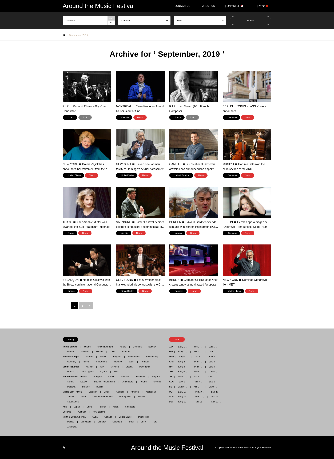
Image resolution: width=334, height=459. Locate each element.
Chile (143, 422)
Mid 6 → (198, 371)
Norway (152, 347)
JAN (171, 347)
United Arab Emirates (102, 396)
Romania (140, 376)
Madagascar (125, 396)
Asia (66, 407)
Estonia (99, 351)
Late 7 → (212, 376)
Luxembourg (152, 356)
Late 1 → (213, 347)
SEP (171, 387)
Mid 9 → (198, 387)
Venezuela (86, 422)
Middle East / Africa (73, 392)
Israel (83, 396)
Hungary (97, 376)
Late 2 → (212, 351)
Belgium (117, 356)
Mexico (70, 422)
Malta (116, 371)
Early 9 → (182, 387)
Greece (70, 371)
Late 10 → (216, 392)
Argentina (71, 427)
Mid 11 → (199, 396)
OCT (171, 392)
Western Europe (72, 356)
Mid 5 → (198, 367)
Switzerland (101, 362)
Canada (108, 417)
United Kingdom (105, 347)
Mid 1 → (198, 347)
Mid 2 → (198, 351)
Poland (143, 382)
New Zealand (99, 412)
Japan (77, 407)
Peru (154, 422)
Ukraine (157, 382)
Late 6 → (213, 371)
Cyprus (103, 371)
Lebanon (92, 392)
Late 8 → (213, 382)
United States (125, 417)
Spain (131, 362)
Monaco (118, 362)
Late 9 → (212, 387)
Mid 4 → (198, 362)
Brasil (131, 422)
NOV (171, 396)
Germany (71, 362)
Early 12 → (183, 402)
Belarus (86, 387)
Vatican (89, 367)
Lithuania (126, 351)
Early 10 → (183, 392)
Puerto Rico (144, 417)
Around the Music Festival (167, 447)
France (103, 356)
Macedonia (144, 367)
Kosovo (84, 382)
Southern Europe (72, 367)
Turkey (70, 396)
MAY (171, 367)
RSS (64, 447)
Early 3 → (183, 356)
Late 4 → (213, 362)
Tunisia (141, 396)
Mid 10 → (199, 392)
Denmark (137, 347)
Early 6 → (182, 371)
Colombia (117, 422)
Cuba (95, 417)
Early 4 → (183, 362)
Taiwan (102, 407)
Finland (71, 351)
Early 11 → (183, 396)
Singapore (130, 407)
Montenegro (127, 382)
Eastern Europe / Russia (76, 376)
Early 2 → (182, 351)
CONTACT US (182, 6)
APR (171, 362)
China (89, 407)
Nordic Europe (71, 347)
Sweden (85, 351)
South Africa (73, 402)
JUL (171, 376)
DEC (171, 402)
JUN (171, 371)
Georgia (120, 392)
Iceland (87, 347)
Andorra (89, 356)
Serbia (70, 382)
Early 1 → (182, 347)
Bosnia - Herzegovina (104, 382)
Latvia (113, 351)
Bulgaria (156, 376)
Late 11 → (216, 396)
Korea (116, 407)
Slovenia (114, 367)
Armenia (135, 392)
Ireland (122, 347)
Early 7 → (182, 376)
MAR (171, 356)
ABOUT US (209, 6)
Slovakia (125, 376)
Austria (86, 362)
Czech (111, 376)
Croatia (129, 367)
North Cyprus (87, 371)
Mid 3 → (199, 356)
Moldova (71, 387)
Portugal (145, 362)
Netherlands (134, 356)
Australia (81, 412)
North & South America (75, 417)
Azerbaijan (151, 392)
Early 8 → (183, 382)
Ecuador (102, 422)
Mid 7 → (198, 376)
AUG (171, 382)
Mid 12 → (200, 402)
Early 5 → (183, 367)
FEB (171, 351)
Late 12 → (216, 402)
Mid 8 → (198, 382)
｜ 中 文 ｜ (263, 6)
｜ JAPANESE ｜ (235, 6)
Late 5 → (213, 367)
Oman (107, 392)
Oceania (68, 412)
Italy (102, 367)
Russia (99, 387)
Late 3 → (213, 356)
